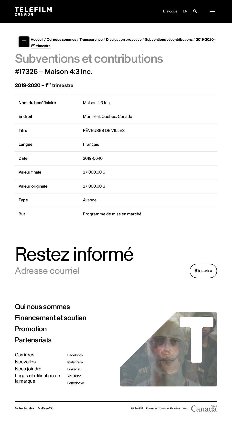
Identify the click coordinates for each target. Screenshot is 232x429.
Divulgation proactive (124, 39)
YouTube (74, 376)
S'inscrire (203, 270)
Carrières (24, 355)
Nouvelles (25, 362)
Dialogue (170, 11)
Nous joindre (28, 369)
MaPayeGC (45, 408)
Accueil (37, 39)
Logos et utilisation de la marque (37, 378)
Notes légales (24, 408)
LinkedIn (73, 369)
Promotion (31, 329)
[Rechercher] (195, 11)
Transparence (91, 39)
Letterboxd (75, 383)
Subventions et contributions (169, 39)
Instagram (75, 362)
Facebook (75, 355)
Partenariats (33, 340)
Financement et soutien (50, 318)
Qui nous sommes (61, 39)
